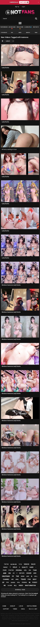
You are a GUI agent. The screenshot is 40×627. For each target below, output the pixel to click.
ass (34, 573)
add (27, 576)
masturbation (30, 585)
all (15, 585)
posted (11, 570)
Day (12, 32)
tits (20, 564)
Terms (15, 609)
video (21, 585)
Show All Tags (20, 589)
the (17, 576)
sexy (35, 579)
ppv (18, 582)
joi (14, 573)
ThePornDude (4, 27)
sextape (21, 573)
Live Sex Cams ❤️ (12, 27)
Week (20, 32)
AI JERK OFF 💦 (28, 27)
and (4, 573)
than (35, 570)
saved (13, 582)
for (29, 579)
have (31, 567)
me (5, 585)
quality (25, 567)
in (29, 582)
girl (25, 570)
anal (17, 579)
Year (36, 32)
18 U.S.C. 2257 (33, 609)
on (9, 573)
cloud (10, 585)
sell (35, 576)
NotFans (18, 624)
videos (26, 564)
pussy (34, 582)
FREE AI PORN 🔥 (20, 27)
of (3, 582)
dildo (33, 564)
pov (7, 582)
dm (30, 570)
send (22, 576)
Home (4, 606)
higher (28, 573)
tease (23, 579)
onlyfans (6, 576)
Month (28, 32)
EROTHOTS (36, 27)
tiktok (6, 564)
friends (24, 582)
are (12, 579)
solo (15, 567)
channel (6, 579)
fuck (4, 570)
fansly (5, 567)
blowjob (14, 564)
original (19, 570)
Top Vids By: (4, 32)
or (13, 576)
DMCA (23, 609)
